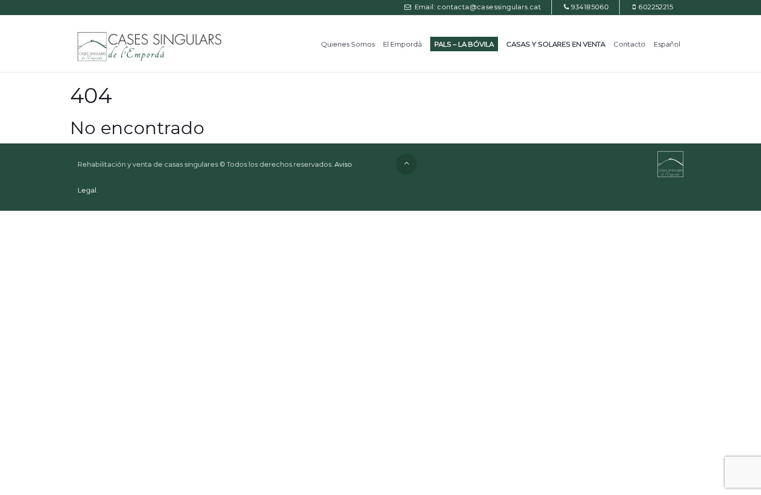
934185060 (590, 7)
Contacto (629, 44)
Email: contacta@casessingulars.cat (477, 7)
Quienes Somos (348, 44)
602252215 (655, 7)
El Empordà (402, 44)
